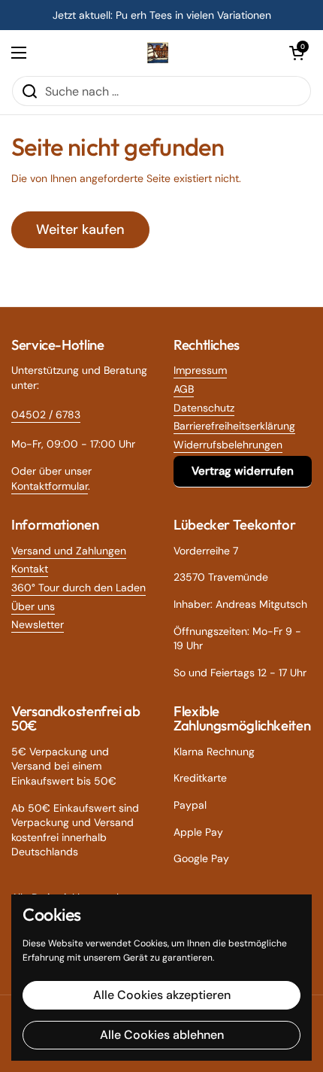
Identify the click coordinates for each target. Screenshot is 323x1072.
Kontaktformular (49, 486)
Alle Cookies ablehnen (162, 1035)
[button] (297, 53)
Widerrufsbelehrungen (228, 444)
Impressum (200, 370)
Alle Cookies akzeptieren (162, 995)
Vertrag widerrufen (243, 470)
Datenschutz (204, 408)
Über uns (33, 606)
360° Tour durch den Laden (78, 587)
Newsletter (37, 624)
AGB (184, 389)
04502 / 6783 (45, 414)
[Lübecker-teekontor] (157, 52)
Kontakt (29, 568)
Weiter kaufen (80, 229)
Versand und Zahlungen (68, 550)
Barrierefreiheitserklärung (234, 426)
